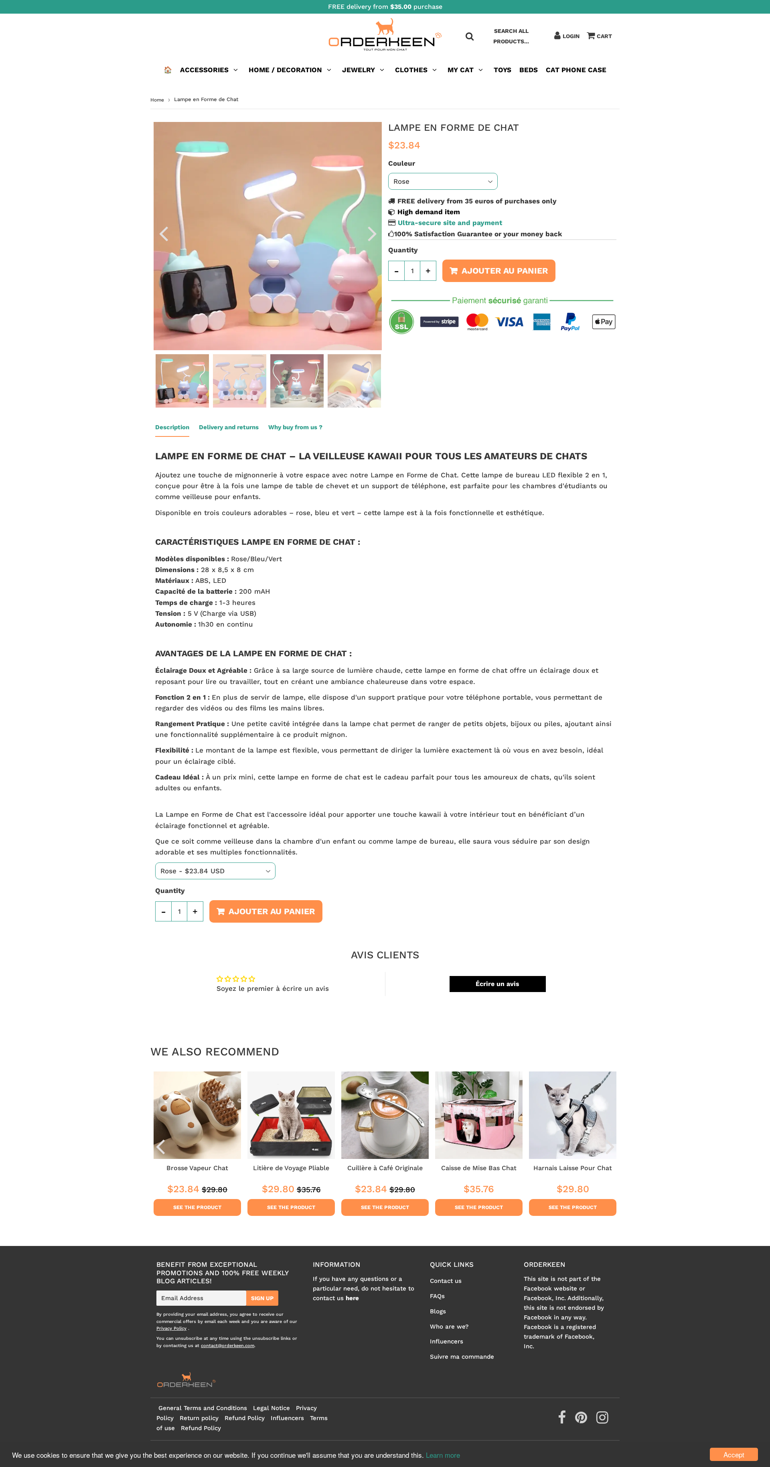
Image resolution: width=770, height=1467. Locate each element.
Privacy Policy (171, 1328)
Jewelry (358, 70)
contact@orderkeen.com (227, 1345)
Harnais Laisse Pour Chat (572, 1168)
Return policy (199, 1418)
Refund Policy (245, 1418)
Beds (528, 70)
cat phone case (576, 70)
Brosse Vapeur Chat (197, 1168)
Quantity (403, 250)
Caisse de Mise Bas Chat (479, 1168)
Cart (604, 36)
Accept (733, 1454)
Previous (163, 233)
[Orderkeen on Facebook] (563, 1420)
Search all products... (511, 36)
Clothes (411, 70)
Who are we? (449, 1326)
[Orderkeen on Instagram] (602, 1420)
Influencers (446, 1341)
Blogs (438, 1311)
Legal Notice (271, 1408)
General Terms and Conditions (202, 1408)
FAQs (437, 1296)
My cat (461, 70)
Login (571, 36)
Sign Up (262, 1298)
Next (372, 233)
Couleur (401, 163)
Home (157, 100)
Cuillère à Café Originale (385, 1168)
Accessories (204, 70)
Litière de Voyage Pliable (291, 1168)
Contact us (446, 1280)
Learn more (443, 1455)
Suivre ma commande (462, 1356)
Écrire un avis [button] (497, 984)
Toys (502, 70)
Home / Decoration (285, 70)
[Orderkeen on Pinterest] (582, 1420)
